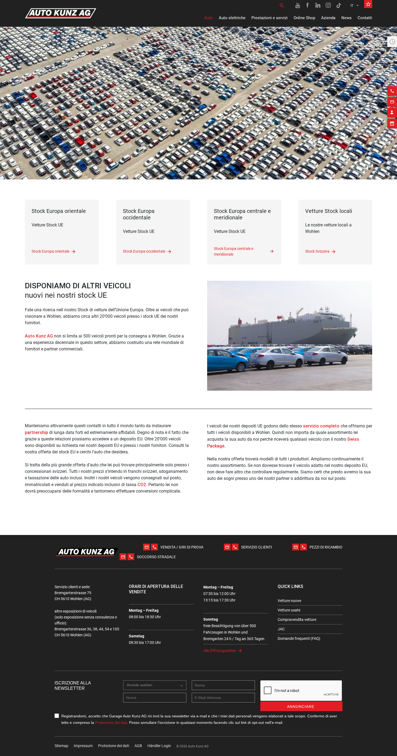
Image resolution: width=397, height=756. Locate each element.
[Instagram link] (328, 5)
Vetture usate (289, 610)
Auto (208, 17)
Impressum (83, 746)
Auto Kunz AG (39, 336)
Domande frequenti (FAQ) (299, 638)
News (346, 17)
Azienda (328, 17)
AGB (138, 746)
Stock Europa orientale (50, 251)
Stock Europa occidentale (144, 251)
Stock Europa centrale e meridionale (233, 251)
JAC (281, 629)
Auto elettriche (232, 17)
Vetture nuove (289, 600)
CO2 (141, 484)
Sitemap (61, 746)
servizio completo (321, 426)
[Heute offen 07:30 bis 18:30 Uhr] (392, 41)
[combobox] (154, 685)
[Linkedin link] (318, 5)
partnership (36, 432)
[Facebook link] (308, 5)
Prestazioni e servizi (269, 17)
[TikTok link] (338, 5)
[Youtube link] (297, 5)
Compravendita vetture (297, 619)
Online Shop (304, 17)
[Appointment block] (392, 123)
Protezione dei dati (111, 722)
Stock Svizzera (317, 251)
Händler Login (159, 746)
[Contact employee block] (392, 113)
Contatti (365, 17)
